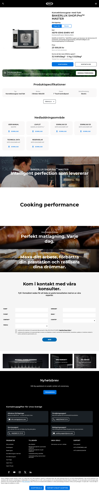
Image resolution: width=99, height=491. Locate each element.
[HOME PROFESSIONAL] (49, 3)
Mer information (26, 481)
